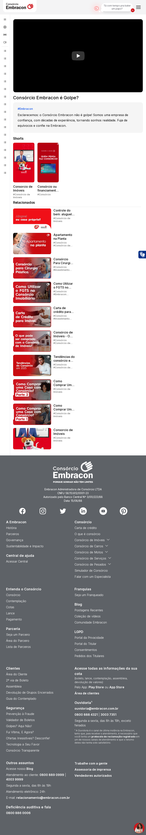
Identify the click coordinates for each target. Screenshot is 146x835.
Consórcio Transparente (22, 750)
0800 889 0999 (52, 775)
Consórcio (13, 595)
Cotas (10, 607)
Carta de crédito (86, 528)
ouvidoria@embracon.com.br (96, 708)
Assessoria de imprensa (93, 769)
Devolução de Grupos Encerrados (29, 692)
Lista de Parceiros (18, 647)
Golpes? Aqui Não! (19, 726)
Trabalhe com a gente (91, 763)
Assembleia (13, 686)
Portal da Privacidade (89, 637)
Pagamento (14, 619)
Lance (10, 613)
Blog (29, 769)
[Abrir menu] (138, 7)
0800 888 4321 (86, 714)
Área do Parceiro (17, 641)
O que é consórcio (87, 534)
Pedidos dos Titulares (89, 656)
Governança (14, 540)
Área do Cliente (16, 674)
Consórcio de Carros (89, 546)
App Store (116, 687)
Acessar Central (17, 561)
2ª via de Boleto (17, 680)
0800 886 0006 (18, 813)
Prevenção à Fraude (20, 714)
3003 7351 (108, 714)
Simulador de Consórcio (91, 570)
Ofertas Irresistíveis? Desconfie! (28, 738)
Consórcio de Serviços (90, 558)
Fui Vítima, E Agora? (20, 732)
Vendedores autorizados (93, 775)
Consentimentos (86, 650)
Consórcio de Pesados (90, 564)
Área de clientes (87, 693)
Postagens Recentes (89, 610)
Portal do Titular (85, 644)
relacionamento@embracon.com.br (43, 798)
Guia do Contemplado (21, 698)
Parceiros (12, 534)
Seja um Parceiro (18, 634)
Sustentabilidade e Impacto (25, 546)
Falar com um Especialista (93, 577)
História (11, 528)
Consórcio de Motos (89, 552)
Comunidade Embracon (91, 622)
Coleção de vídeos (88, 616)
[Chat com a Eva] (139, 828)
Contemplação (16, 601)
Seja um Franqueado (89, 595)
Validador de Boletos (20, 720)
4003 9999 (14, 779)
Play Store (96, 687)
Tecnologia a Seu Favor (23, 744)
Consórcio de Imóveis (90, 540)
